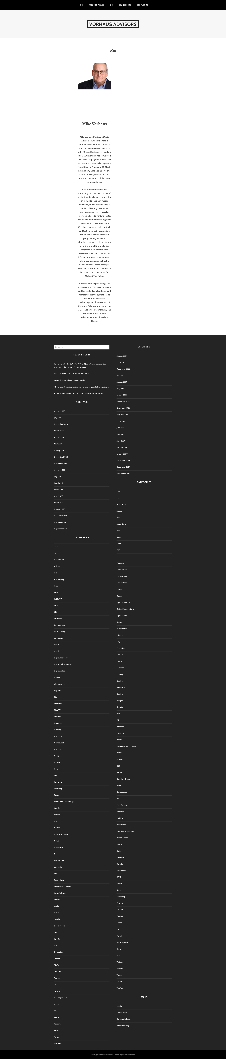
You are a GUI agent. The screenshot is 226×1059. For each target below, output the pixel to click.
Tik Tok (57, 965)
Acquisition (59, 560)
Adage (57, 566)
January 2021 (59, 450)
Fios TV (57, 710)
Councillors (125, 5)
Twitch (57, 991)
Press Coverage (96, 5)
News (56, 841)
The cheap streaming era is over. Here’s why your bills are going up (81, 387)
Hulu (56, 769)
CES (56, 612)
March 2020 (59, 503)
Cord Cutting (59, 632)
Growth (57, 762)
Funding (57, 730)
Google (57, 756)
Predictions (59, 880)
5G (55, 553)
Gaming (57, 749)
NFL (55, 854)
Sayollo (57, 919)
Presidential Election (62, 886)
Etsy (56, 697)
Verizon (57, 1017)
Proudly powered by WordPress (102, 1054)
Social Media (59, 926)
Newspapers (59, 847)
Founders (58, 723)
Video (56, 1030)
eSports (57, 690)
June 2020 (58, 483)
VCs (55, 1011)
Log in (119, 1006)
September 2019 (61, 529)
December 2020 (61, 457)
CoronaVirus (59, 638)
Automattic (131, 1054)
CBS (56, 605)
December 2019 (60, 516)
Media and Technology (63, 802)
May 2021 (58, 444)
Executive (58, 703)
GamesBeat (59, 743)
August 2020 (59, 470)
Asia (56, 586)
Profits (57, 900)
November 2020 (61, 463)
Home (80, 5)
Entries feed (122, 1012)
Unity (56, 1004)
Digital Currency (60, 658)
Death (56, 651)
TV (55, 985)
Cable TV (58, 599)
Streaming (58, 952)
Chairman (58, 618)
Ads (55, 573)
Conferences (59, 625)
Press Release (60, 893)
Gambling (58, 736)
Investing (58, 788)
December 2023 (61, 424)
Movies (57, 815)
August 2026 (59, 411)
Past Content (59, 860)
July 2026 (58, 418)
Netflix (57, 828)
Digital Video (59, 671)
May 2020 (58, 489)
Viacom (57, 1024)
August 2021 (59, 437)
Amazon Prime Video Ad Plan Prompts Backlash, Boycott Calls (80, 393)
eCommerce (59, 684)
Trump (57, 978)
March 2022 (59, 431)
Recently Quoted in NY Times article (69, 380)
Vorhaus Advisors (113, 24)
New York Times (61, 834)
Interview (58, 782)
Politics (57, 873)
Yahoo (56, 1037)
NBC (56, 821)
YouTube (57, 1043)
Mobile (57, 808)
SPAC (56, 932)
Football (57, 717)
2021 (56, 547)
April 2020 (58, 496)
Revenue (58, 913)
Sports (57, 939)
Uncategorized (60, 998)
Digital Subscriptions (62, 664)
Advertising (59, 579)
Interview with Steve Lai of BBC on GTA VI (71, 374)
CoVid (56, 645)
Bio (111, 5)
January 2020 (59, 509)
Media (56, 795)
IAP (55, 775)
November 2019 (61, 522)
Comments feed (123, 1019)
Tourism (57, 971)
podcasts (58, 867)
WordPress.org (123, 1025)
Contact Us (142, 5)
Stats (56, 945)
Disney (57, 677)
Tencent (57, 958)
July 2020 (58, 476)
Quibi (56, 906)
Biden (56, 592)
